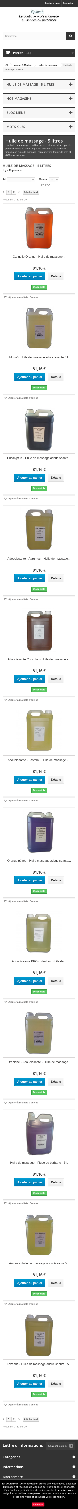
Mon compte (13, 1477)
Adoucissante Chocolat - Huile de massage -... (39, 659)
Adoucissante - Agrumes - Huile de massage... (39, 558)
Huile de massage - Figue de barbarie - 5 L (39, 1162)
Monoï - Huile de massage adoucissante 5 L (39, 357)
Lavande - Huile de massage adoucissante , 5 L (39, 1364)
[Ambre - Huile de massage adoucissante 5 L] (39, 1234)
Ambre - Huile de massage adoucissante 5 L (39, 1263)
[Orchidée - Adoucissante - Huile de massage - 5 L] (39, 1033)
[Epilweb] (39, 16)
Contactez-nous (52, 3)
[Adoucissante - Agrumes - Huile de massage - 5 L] (39, 529)
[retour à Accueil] (6, 65)
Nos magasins (19, 98)
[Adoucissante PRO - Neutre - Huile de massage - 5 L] (39, 932)
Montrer (43, 179)
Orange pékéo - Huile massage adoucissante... (39, 860)
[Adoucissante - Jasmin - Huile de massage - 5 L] (39, 731)
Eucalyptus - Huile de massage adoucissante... (39, 458)
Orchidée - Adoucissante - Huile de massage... (39, 1062)
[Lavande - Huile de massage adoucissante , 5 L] (39, 1335)
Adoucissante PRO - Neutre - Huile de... (39, 961)
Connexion (68, 3)
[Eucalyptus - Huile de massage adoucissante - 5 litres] (39, 429)
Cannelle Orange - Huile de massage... (39, 256)
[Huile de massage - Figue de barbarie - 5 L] (39, 1133)
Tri (4, 179)
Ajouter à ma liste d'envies (23, 297)
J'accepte (38, 1504)
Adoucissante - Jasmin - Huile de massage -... (39, 760)
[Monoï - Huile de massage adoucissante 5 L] (39, 328)
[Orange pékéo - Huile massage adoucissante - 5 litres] (39, 831)
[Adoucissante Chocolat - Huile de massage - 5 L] (39, 630)
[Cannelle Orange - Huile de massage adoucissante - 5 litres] (39, 227)
